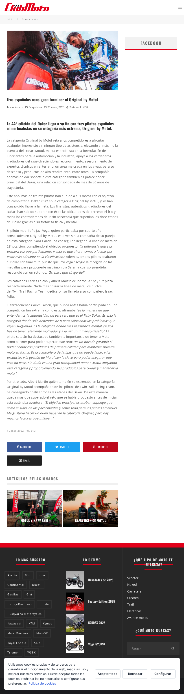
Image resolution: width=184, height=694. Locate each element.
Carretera (134, 591)
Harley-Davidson (19, 604)
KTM (32, 623)
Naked (132, 584)
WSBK (31, 652)
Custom (133, 598)
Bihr (28, 575)
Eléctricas (134, 611)
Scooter (132, 578)
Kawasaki (14, 623)
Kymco (47, 623)
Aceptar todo (108, 674)
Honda (44, 604)
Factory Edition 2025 (101, 601)
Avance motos (137, 617)
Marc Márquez (17, 633)
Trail (130, 604)
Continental (15, 585)
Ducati (37, 585)
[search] (173, 648)
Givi (29, 594)
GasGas (13, 594)
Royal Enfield (16, 643)
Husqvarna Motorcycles (24, 614)
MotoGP (42, 633)
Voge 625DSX (96, 644)
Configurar (162, 674)
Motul (32, 430)
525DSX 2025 (96, 622)
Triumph (13, 652)
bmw (42, 575)
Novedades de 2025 (100, 579)
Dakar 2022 (16, 430)
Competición (35, 107)
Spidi (37, 643)
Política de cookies (42, 683)
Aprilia (12, 575)
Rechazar (135, 674)
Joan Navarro (16, 107)
